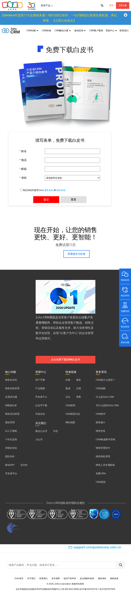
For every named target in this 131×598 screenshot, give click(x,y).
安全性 (24, 465)
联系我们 (124, 30)
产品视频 (40, 388)
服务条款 (48, 190)
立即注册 (123, 5)
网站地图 (70, 422)
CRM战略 (101, 388)
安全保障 (56, 578)
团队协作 (10, 456)
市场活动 (40, 414)
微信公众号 (41, 431)
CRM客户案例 (96, 30)
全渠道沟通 (11, 396)
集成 (68, 388)
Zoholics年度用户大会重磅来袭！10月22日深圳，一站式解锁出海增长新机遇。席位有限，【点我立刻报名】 (59, 17)
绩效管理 (10, 422)
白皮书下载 (41, 405)
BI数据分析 (11, 405)
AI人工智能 (11, 431)
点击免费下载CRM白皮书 (65, 359)
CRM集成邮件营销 (105, 439)
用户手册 (40, 379)
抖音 (55, 431)
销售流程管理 (12, 388)
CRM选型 (101, 482)
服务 (78, 379)
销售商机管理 (103, 456)
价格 (68, 379)
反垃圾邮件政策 (87, 578)
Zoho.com (19, 6)
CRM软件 (101, 414)
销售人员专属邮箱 (105, 465)
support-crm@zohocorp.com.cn (97, 547)
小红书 (38, 439)
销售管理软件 (103, 448)
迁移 (78, 388)
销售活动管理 (12, 414)
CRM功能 (31, 30)
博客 (78, 396)
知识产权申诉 (70, 578)
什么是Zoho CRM (105, 396)
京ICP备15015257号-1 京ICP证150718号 (97, 589)
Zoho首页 (18, 578)
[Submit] (120, 565)
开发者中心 (41, 396)
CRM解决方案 (61, 30)
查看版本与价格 (76, 253)
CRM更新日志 (73, 414)
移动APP (9, 465)
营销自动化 (11, 448)
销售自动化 (11, 379)
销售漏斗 (100, 422)
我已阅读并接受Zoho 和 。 (45, 190)
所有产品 (45, 5)
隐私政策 (60, 190)
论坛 (68, 396)
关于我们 (31, 578)
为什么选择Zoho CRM (107, 405)
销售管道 (100, 431)
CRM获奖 (70, 405)
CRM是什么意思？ (105, 379)
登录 (111, 5)
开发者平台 (11, 473)
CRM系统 (49, 317)
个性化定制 (11, 439)
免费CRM (101, 473)
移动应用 (78, 30)
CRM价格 (46, 30)
